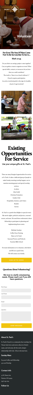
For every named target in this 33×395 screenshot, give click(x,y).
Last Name (4, 293)
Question (3, 310)
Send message (16, 325)
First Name (4, 287)
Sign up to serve (16, 260)
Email (2, 301)
